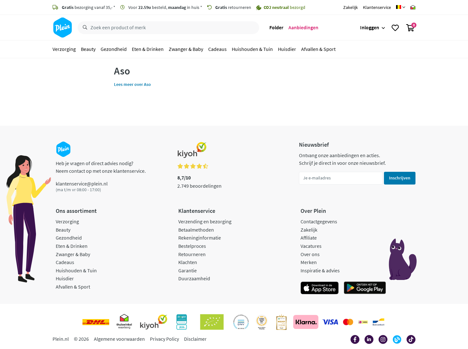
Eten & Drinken (148, 49)
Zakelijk (350, 7)
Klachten (187, 262)
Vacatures (311, 246)
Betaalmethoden (196, 230)
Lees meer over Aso (132, 84)
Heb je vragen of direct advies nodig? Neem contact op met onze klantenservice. (101, 167)
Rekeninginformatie (199, 237)
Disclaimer (195, 339)
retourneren (233, 7)
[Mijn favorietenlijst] (395, 27)
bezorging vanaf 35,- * (88, 7)
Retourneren (192, 254)
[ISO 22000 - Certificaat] (241, 322)
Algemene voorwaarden (119, 339)
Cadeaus (217, 49)
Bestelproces (192, 246)
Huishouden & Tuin (252, 49)
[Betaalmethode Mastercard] (348, 322)
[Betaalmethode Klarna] (305, 322)
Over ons (310, 254)
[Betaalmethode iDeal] (363, 322)
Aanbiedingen (303, 27)
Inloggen (369, 27)
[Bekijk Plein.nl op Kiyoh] (153, 322)
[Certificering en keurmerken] (212, 322)
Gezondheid (114, 49)
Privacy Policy (164, 339)
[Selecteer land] (400, 7)
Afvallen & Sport (318, 49)
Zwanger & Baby (186, 49)
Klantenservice (377, 7)
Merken (309, 262)
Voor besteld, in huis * (164, 7)
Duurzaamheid (194, 278)
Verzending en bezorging (204, 221)
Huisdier (287, 49)
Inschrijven (399, 178)
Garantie (187, 270)
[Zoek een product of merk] (84, 27)
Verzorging (64, 49)
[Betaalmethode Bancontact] (379, 322)
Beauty (88, 49)
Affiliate (309, 237)
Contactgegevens (319, 221)
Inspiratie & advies (320, 270)
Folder (276, 27)
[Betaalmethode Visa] (330, 322)
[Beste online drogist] (262, 322)
